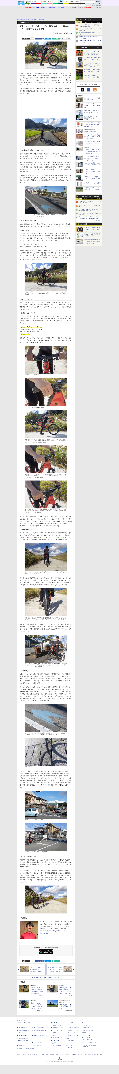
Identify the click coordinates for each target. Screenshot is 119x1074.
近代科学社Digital (57, 1045)
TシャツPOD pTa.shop (89, 1040)
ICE (82, 1022)
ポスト (27, 38)
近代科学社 (53, 1043)
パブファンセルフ (87, 1035)
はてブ (48, 38)
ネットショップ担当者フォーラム (41, 1027)
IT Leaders (21, 1033)
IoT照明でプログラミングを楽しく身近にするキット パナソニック (92, 118)
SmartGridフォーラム (39, 1025)
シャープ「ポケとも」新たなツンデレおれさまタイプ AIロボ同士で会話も (92, 136)
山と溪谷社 (53, 1035)
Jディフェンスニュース (73, 1027)
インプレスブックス (38, 1042)
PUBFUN (84, 1033)
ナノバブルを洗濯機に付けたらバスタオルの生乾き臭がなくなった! (92, 229)
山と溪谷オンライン (57, 1037)
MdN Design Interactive (73, 1043)
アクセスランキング (85, 20)
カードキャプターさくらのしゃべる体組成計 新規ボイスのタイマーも (92, 124)
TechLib (70, 1047)
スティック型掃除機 (71, 7)
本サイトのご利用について (23, 1054)
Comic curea (86, 1027)
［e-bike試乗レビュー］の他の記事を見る (46, 977)
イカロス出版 (69, 1022)
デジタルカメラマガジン (24, 1043)
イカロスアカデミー (73, 1035)
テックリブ (69, 1045)
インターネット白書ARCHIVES (26, 1048)
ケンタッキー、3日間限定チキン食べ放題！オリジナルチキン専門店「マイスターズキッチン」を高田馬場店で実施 (89, 211)
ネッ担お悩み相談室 (23, 1038)
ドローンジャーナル (23, 1035)
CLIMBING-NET (56, 1040)
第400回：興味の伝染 (90, 132)
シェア (39, 38)
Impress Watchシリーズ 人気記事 (89, 196)
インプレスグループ (83, 1054)
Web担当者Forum (23, 1027)
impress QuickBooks (88, 1030)
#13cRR (37, 73)
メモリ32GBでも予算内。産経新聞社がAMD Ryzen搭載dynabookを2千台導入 (92, 65)
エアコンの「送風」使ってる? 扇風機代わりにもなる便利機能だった (92, 151)
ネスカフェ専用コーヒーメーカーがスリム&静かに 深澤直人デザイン (92, 171)
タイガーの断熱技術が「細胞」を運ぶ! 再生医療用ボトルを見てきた (91, 158)
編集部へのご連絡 (54, 1054)
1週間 (92, 22)
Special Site (83, 47)
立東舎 (54, 1033)
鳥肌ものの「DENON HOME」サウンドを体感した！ (91, 77)
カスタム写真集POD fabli (89, 1042)
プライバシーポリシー (65, 1054)
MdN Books (71, 1040)
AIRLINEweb (71, 1025)
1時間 (79, 22)
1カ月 (98, 22)
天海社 (85, 1025)
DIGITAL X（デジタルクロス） (41, 1035)
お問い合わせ (34, 1054)
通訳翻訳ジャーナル (73, 1030)
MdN (67, 1038)
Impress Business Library (40, 1030)
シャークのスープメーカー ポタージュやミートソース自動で (92, 105)
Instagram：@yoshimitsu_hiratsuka (51, 931)
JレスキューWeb (72, 1033)
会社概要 (74, 1054)
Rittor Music (54, 1022)
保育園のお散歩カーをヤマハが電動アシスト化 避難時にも (92, 189)
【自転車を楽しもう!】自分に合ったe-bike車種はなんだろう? (65, 1006)
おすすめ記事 (83, 224)
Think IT (21, 1025)
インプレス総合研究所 (24, 1030)
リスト (32, 38)
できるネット (22, 1045)
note (57, 38)
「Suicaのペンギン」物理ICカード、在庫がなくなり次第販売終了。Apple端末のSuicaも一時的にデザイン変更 (90, 218)
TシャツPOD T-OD (57, 1030)
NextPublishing (37, 1045)
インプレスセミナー (38, 1033)
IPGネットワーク (86, 1037)
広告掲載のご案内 (44, 1054)
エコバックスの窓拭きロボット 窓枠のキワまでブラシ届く (92, 164)
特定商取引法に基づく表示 (95, 1054)
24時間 (85, 22)
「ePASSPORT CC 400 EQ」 (38, 292)
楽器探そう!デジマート (58, 1027)
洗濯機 (79, 7)
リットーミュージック (58, 1025)
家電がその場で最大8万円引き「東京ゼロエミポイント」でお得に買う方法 (92, 241)
